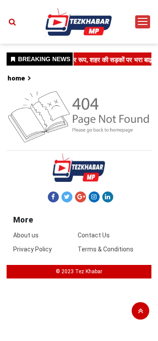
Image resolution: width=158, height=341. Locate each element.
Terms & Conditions (105, 249)
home (16, 78)
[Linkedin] (107, 197)
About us (26, 235)
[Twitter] (66, 197)
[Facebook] (53, 197)
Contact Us (94, 235)
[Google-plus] (80, 197)
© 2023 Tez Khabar (79, 271)
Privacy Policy (32, 249)
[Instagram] (94, 197)
